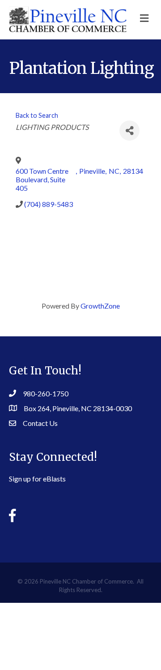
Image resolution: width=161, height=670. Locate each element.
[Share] (129, 130)
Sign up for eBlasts (37, 478)
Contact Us (40, 423)
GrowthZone (100, 305)
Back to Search (37, 115)
